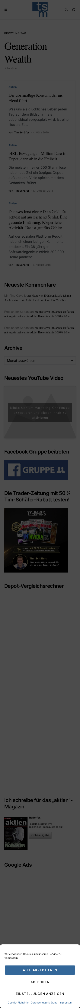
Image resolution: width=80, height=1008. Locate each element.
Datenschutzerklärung (44, 1002)
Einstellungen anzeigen (40, 994)
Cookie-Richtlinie (18, 1002)
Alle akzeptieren (40, 970)
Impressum (66, 1002)
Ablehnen (40, 982)
